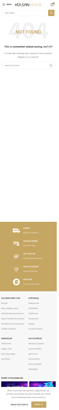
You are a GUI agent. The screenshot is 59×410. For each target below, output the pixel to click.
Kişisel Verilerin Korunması (12, 319)
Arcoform (5, 359)
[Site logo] (28, 4)
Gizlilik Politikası (8, 329)
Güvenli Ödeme (35, 329)
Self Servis (33, 354)
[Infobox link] (28, 231)
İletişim (4, 303)
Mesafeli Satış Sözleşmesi (12, 324)
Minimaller (33, 369)
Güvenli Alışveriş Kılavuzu (12, 313)
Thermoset (6, 343)
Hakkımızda (33, 303)
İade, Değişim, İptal (9, 308)
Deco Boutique (8, 354)
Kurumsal (33, 298)
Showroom (33, 319)
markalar (6, 338)
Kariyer (31, 324)
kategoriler (35, 338)
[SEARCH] (51, 13)
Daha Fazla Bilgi (19, 404)
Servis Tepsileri (34, 364)
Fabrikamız (33, 313)
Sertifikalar (33, 308)
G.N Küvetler (34, 359)
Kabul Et (38, 404)
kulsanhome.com (10, 298)
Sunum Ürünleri (35, 349)
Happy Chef (6, 349)
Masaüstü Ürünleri (36, 343)
